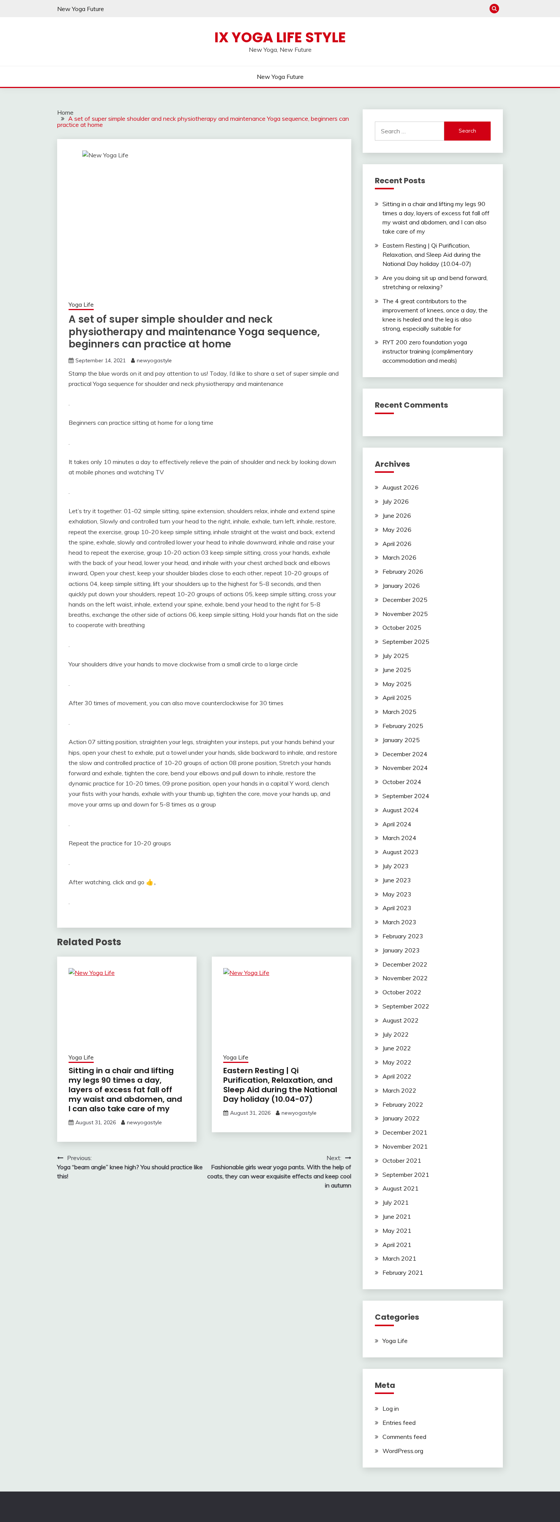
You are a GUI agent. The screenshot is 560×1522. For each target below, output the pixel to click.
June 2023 (396, 880)
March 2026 (399, 557)
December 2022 (404, 964)
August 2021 (400, 1188)
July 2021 (395, 1202)
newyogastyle (154, 360)
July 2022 (395, 1034)
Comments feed (404, 1436)
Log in (390, 1408)
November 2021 (405, 1146)
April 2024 (396, 824)
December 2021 (404, 1132)
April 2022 (396, 1076)
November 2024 (405, 767)
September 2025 (405, 641)
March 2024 (399, 838)
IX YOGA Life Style (280, 37)
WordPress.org (402, 1451)
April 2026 (396, 543)
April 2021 (396, 1244)
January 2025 (401, 740)
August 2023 (400, 852)
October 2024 (401, 782)
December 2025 (404, 599)
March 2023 (399, 922)
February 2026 (402, 571)
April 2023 (396, 908)
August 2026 (400, 487)
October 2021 (401, 1160)
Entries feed (399, 1422)
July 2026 (395, 501)
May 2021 (396, 1230)
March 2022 (399, 1090)
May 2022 (396, 1062)
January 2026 (401, 585)
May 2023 (396, 894)
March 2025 (399, 711)
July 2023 (395, 866)
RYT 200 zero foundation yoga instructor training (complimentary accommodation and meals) (427, 351)
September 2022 (405, 1006)
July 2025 (395, 655)
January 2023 (401, 950)
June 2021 (396, 1216)
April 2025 (396, 697)
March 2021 (399, 1258)
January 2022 (401, 1118)
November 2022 (405, 978)
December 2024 (404, 754)
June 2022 (396, 1048)
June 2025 (396, 670)
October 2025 (401, 627)
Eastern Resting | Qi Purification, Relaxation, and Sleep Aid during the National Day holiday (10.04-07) (280, 1084)
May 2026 (396, 529)
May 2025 (396, 684)
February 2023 (402, 936)
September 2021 (405, 1174)
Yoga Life (81, 304)
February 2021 (402, 1272)
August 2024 (400, 810)
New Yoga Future (80, 9)
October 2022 (401, 992)
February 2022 (402, 1104)
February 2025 (402, 726)
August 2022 (400, 1020)
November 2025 (405, 614)
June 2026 (396, 515)
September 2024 (405, 796)
